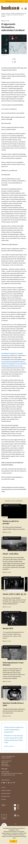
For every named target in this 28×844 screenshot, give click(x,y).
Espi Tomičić (7, 20)
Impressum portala (5, 793)
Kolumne (8, 13)
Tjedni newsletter (5, 780)
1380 (2, 333)
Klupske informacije (6, 790)
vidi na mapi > (4, 768)
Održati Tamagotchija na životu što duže (11, 505)
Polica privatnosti (5, 796)
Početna (3, 13)
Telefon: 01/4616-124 (6, 758)
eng (14, 782)
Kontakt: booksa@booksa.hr (8, 756)
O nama (3, 787)
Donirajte (3, 799)
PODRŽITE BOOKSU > (9, 746)
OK (13, 841)
